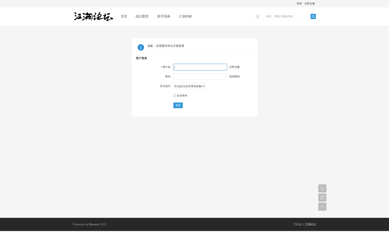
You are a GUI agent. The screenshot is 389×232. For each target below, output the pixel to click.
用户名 (166, 66)
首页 (124, 16)
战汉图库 (142, 16)
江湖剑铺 (185, 16)
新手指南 (163, 16)
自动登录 (182, 95)
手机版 (297, 224)
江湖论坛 (310, 224)
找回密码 (234, 76)
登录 (299, 3)
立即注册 (309, 3)
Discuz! (94, 224)
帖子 (269, 16)
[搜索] (313, 16)
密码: (168, 76)
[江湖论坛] (93, 22)
